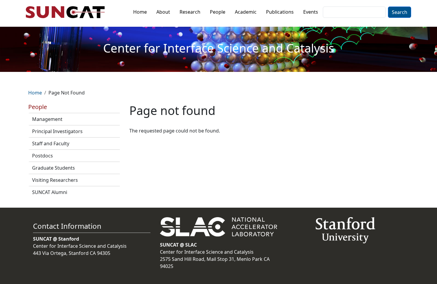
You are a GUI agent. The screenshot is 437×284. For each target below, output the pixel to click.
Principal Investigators (57, 131)
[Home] (67, 12)
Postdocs (42, 155)
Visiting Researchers (55, 180)
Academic (246, 12)
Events (310, 12)
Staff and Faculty (50, 143)
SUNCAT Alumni (49, 192)
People (217, 12)
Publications (280, 12)
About (163, 12)
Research (190, 12)
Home (140, 12)
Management (47, 119)
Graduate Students (53, 168)
